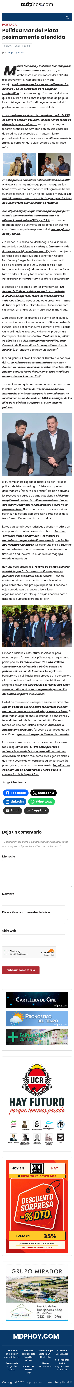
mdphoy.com (15, 52)
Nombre (8, 894)
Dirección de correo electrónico (26, 912)
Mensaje (8, 856)
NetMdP (67, 1382)
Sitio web (9, 931)
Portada (9, 24)
